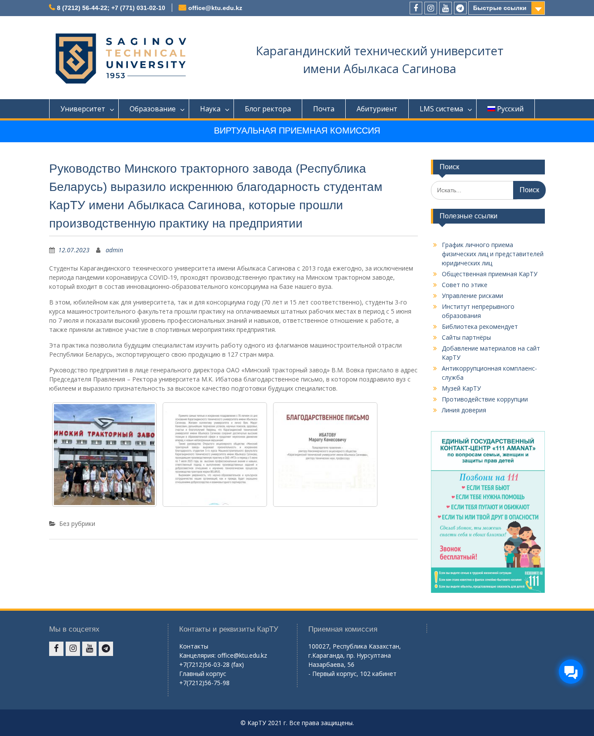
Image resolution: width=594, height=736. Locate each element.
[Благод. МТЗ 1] (325, 454)
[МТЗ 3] (104, 454)
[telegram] (460, 8)
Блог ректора (268, 109)
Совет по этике (464, 285)
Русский (510, 109)
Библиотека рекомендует (480, 326)
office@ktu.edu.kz (215, 7)
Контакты (193, 646)
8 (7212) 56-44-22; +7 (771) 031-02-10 (111, 7)
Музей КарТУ (461, 388)
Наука (210, 109)
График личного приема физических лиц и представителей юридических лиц (493, 254)
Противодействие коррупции (485, 399)
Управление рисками (472, 295)
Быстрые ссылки (500, 7)
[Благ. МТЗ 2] (215, 454)
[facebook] (416, 8)
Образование (153, 109)
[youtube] (445, 8)
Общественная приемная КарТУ (489, 274)
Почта (323, 109)
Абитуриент (377, 109)
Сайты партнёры (466, 337)
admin (114, 250)
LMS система (441, 109)
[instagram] (430, 8)
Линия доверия (464, 410)
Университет (82, 109)
